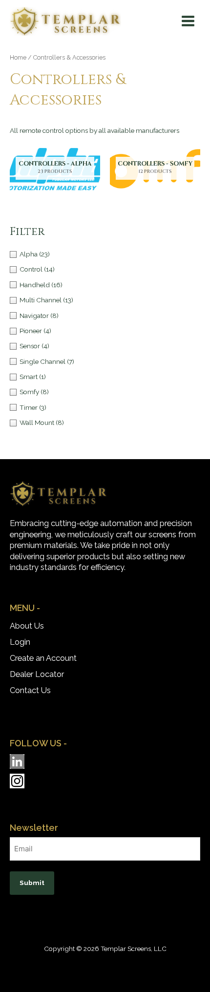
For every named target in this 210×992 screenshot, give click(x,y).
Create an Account (43, 658)
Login (20, 642)
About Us (27, 626)
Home (18, 57)
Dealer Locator (37, 674)
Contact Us (30, 690)
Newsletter (34, 828)
